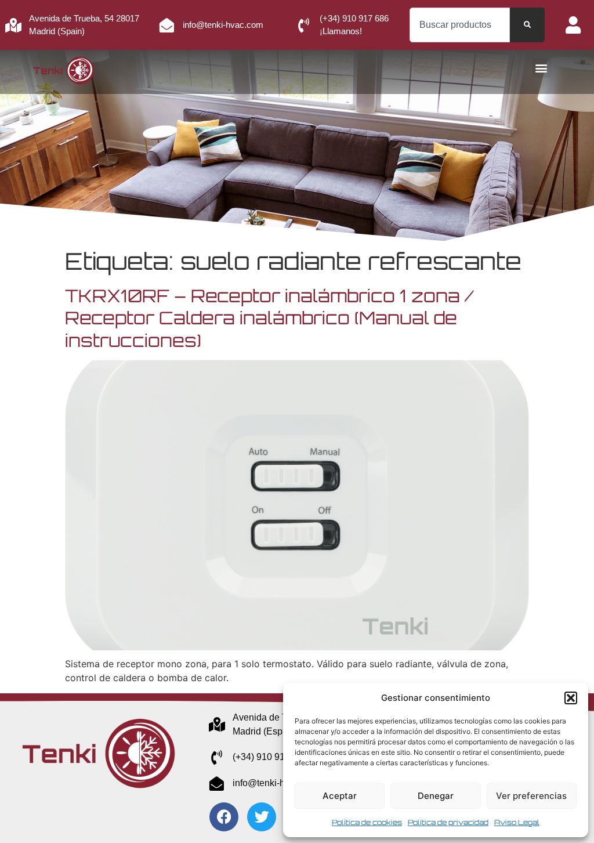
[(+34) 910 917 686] (216, 757)
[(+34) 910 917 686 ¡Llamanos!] (303, 25)
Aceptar (340, 795)
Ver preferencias (531, 795)
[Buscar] (527, 25)
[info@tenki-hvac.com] (167, 25)
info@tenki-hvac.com (223, 25)
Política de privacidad (448, 822)
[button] (571, 698)
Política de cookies (367, 822)
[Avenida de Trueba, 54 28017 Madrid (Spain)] (13, 25)
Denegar (436, 795)
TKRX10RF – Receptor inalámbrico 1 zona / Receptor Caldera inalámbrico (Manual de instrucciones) (269, 318)
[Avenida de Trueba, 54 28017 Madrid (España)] (216, 724)
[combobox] (460, 25)
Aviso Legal (516, 822)
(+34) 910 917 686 (270, 757)
